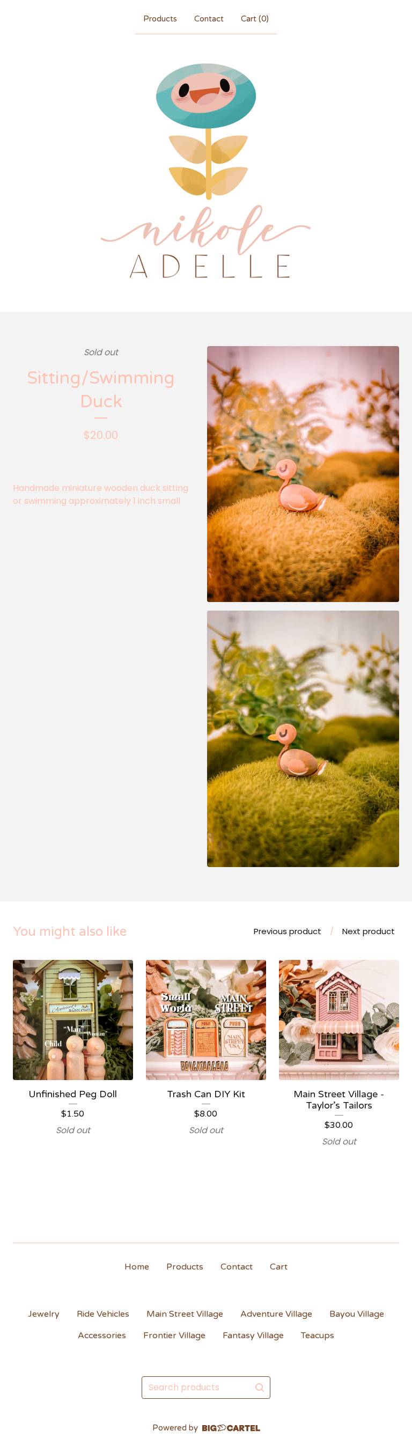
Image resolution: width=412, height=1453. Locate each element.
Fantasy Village (253, 1335)
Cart (279, 1266)
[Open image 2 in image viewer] (303, 739)
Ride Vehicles (103, 1314)
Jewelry (44, 1314)
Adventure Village (276, 1314)
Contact (209, 19)
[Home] (206, 170)
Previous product (287, 931)
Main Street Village (184, 1314)
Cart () (255, 19)
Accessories (102, 1335)
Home (136, 1266)
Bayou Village (356, 1314)
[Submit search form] (259, 1387)
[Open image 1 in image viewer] (303, 474)
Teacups (317, 1335)
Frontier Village (174, 1335)
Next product (368, 931)
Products (160, 19)
